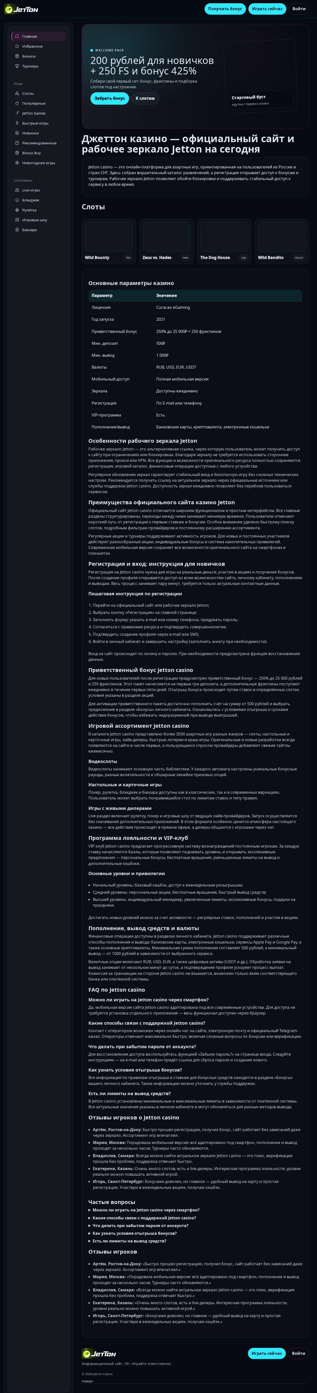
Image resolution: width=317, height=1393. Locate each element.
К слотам (145, 98)
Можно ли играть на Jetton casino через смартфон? (146, 1210)
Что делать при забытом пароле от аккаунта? (140, 1225)
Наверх (87, 1381)
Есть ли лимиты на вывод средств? (129, 1241)
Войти (299, 8)
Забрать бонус (110, 98)
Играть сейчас (267, 8)
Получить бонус (225, 8)
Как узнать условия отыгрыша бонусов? (135, 1233)
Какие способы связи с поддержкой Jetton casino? (144, 1218)
